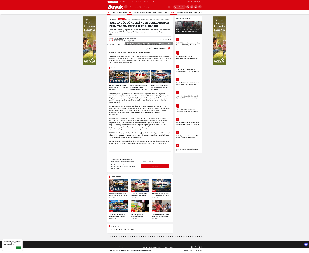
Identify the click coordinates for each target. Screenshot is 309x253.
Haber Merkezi (118, 38)
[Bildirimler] (200, 7)
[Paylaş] (200, 251)
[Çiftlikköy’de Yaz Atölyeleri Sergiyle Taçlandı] (188, 146)
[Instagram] (196, 247)
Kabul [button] (18, 248)
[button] (192, 7)
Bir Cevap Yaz (115, 226)
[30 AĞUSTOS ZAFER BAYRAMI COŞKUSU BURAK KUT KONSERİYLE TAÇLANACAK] (188, 67)
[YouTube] (200, 247)
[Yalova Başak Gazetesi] (115, 7)
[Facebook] (188, 247)
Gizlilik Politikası (7, 248)
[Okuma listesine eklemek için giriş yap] (169, 48)
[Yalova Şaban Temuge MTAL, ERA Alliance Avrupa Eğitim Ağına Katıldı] (161, 80)
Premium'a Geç (180, 7)
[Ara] (188, 7)
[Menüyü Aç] (126, 7)
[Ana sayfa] (109, 12)
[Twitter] (192, 247)
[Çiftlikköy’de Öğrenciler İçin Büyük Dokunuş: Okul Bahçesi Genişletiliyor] (119, 80)
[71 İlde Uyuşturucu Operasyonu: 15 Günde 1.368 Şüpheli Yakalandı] (188, 133)
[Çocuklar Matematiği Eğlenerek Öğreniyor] (140, 209)
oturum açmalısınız (129, 229)
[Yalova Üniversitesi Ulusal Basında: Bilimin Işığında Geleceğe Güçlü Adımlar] (118, 209)
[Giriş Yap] (196, 7)
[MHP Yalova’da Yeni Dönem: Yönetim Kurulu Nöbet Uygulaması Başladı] (188, 27)
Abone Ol (155, 166)
